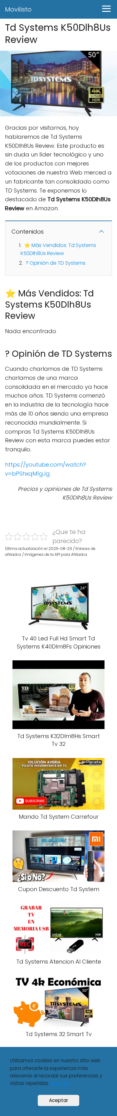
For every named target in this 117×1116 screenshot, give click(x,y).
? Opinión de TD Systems (55, 263)
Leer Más (60, 1083)
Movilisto (18, 9)
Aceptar (58, 1100)
